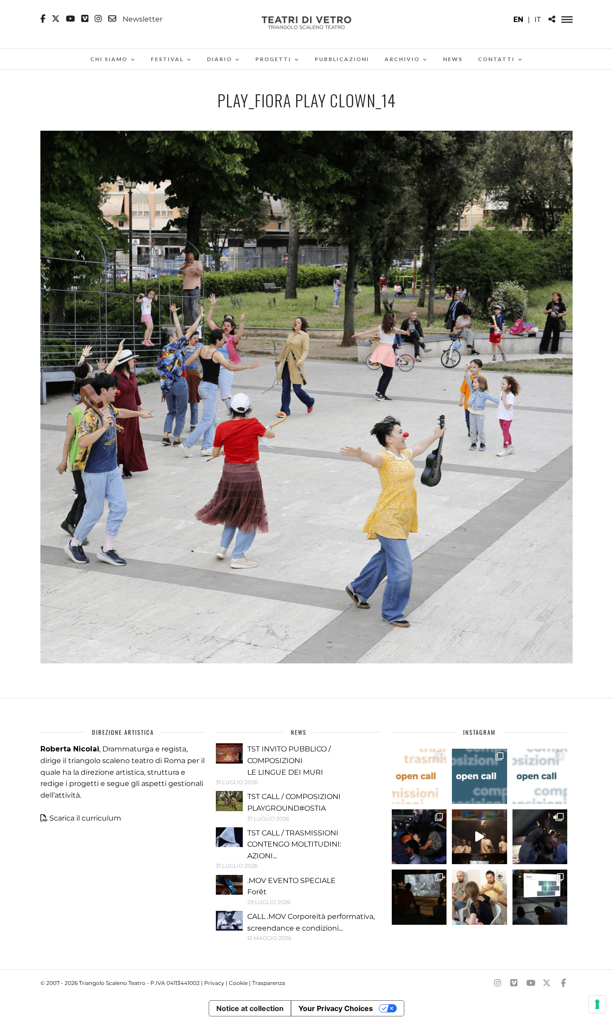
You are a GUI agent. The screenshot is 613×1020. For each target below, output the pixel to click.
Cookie (238, 983)
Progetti (273, 59)
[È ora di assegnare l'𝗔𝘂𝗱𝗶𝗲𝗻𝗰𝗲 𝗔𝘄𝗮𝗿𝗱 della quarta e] (479, 836)
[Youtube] (70, 19)
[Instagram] (98, 19)
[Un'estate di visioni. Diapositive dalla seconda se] (419, 897)
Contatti (496, 59)
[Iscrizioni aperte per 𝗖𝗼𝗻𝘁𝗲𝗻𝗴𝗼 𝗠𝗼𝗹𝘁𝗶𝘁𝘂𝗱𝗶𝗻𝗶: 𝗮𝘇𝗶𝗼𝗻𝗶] (419, 776)
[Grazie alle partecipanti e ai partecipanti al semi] (479, 897)
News (453, 59)
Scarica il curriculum (85, 818)
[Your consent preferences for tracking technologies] (597, 1004)
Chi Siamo (108, 59)
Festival (167, 59)
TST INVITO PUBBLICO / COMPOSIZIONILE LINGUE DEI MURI (289, 760)
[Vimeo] (84, 19)
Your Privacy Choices (335, 1008)
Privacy (214, 983)
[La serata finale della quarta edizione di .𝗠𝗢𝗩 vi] (539, 836)
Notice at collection (250, 1008)
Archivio (402, 59)
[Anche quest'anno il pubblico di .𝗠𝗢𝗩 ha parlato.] (419, 836)
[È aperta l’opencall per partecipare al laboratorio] (479, 776)
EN (518, 19)
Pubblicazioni (342, 59)
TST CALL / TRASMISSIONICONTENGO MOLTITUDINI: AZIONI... (294, 844)
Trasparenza (268, 983)
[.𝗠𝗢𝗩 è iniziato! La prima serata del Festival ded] (539, 897)
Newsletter (141, 19)
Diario (219, 59)
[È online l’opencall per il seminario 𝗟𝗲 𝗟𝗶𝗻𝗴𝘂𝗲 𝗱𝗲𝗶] (539, 776)
